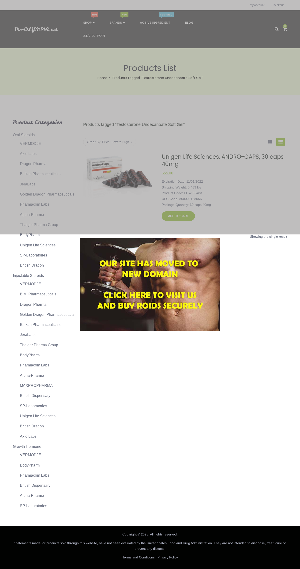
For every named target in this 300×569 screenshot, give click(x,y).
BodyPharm (30, 235)
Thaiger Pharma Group (39, 345)
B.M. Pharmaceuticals (38, 294)
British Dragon (32, 265)
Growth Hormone (27, 446)
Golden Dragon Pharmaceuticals (47, 315)
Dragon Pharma (33, 304)
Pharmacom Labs (34, 365)
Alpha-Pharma (32, 375)
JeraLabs (27, 335)
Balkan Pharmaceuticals (40, 325)
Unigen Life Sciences (38, 245)
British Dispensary (35, 396)
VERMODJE (30, 284)
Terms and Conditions (138, 557)
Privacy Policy (168, 557)
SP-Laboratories (33, 255)
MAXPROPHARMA (36, 386)
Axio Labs (28, 436)
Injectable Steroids (28, 276)
